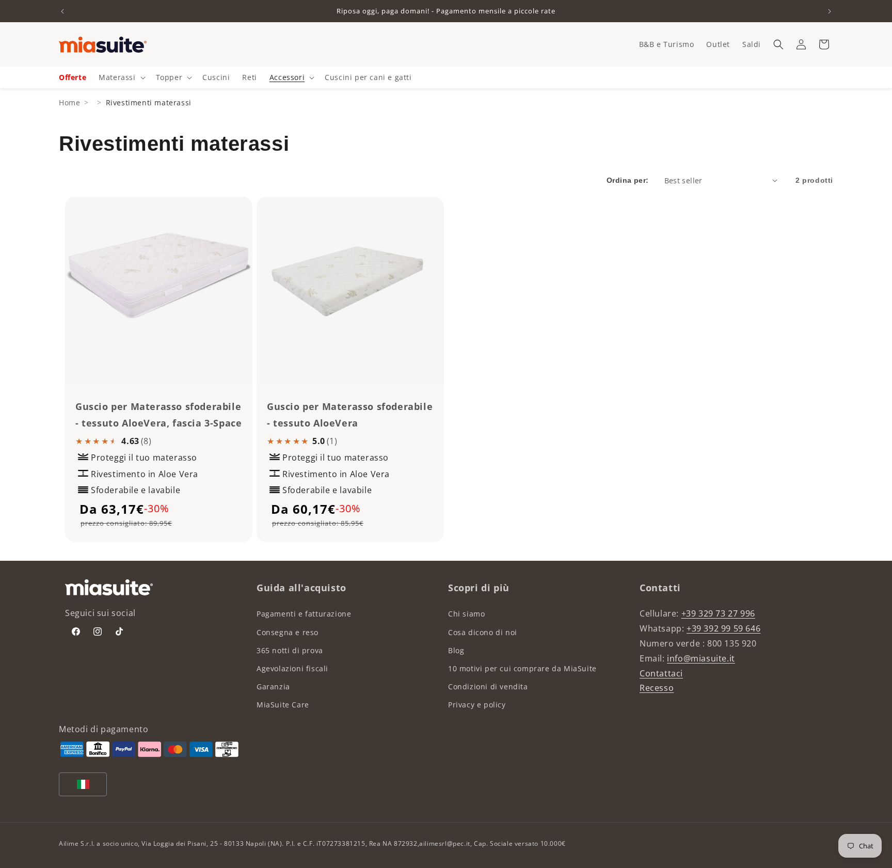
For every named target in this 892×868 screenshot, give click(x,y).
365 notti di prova (290, 650)
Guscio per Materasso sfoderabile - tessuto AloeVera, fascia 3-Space (158, 414)
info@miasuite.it (701, 658)
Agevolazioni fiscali (292, 668)
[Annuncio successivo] (829, 11)
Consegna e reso (287, 632)
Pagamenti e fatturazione (304, 614)
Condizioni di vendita (488, 686)
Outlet (718, 44)
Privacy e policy (477, 704)
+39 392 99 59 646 (723, 628)
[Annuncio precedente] (62, 11)
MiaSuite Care (283, 704)
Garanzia (273, 686)
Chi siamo (466, 614)
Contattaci (661, 673)
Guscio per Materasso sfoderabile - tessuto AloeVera (350, 414)
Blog (456, 650)
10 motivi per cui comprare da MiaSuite (522, 668)
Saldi (751, 44)
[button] (778, 44)
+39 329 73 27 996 (718, 613)
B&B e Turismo (666, 44)
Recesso (657, 687)
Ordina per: (627, 180)
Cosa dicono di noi (482, 632)
